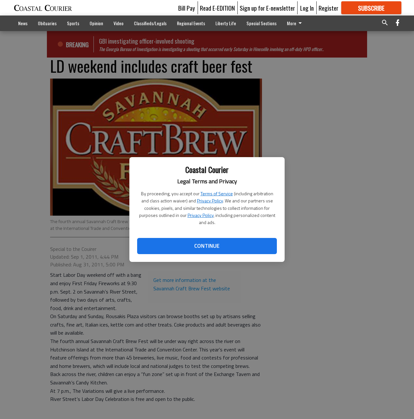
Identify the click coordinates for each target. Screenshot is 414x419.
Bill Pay (186, 8)
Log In (307, 8)
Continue (206, 246)
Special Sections (261, 23)
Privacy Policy (210, 200)
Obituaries (47, 23)
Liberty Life (225, 23)
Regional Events (191, 23)
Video (119, 23)
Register (328, 8)
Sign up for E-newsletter (267, 8)
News (22, 23)
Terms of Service (217, 193)
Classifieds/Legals (150, 23)
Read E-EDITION (217, 8)
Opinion (96, 23)
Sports (73, 23)
